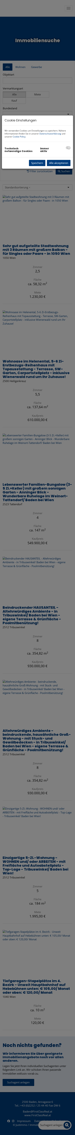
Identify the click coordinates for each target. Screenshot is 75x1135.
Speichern (37, 163)
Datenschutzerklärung (50, 133)
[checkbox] (68, 147)
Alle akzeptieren (58, 163)
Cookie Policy (19, 136)
